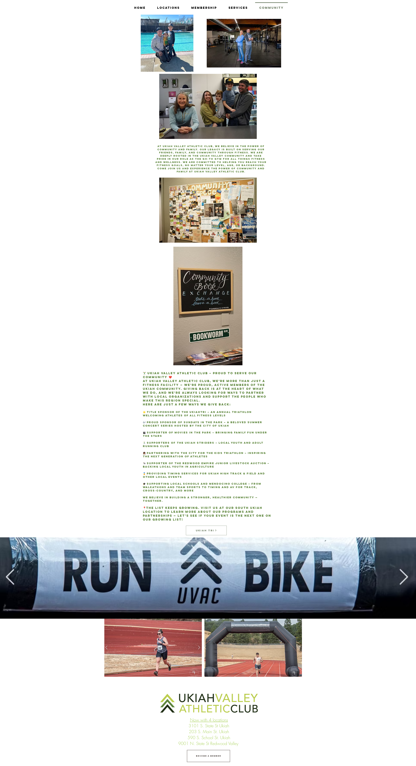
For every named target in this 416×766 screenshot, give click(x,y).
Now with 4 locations (209, 720)
